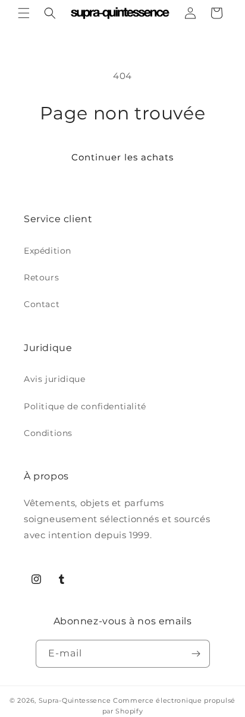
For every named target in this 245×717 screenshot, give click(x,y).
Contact (41, 304)
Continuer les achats (122, 157)
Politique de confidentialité (85, 406)
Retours (41, 277)
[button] (24, 13)
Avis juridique (54, 379)
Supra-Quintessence (75, 700)
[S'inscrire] (196, 654)
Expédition (47, 250)
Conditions (48, 433)
